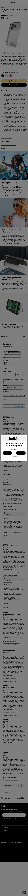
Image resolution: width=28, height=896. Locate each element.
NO (20, 453)
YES (7, 453)
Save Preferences (15, 456)
